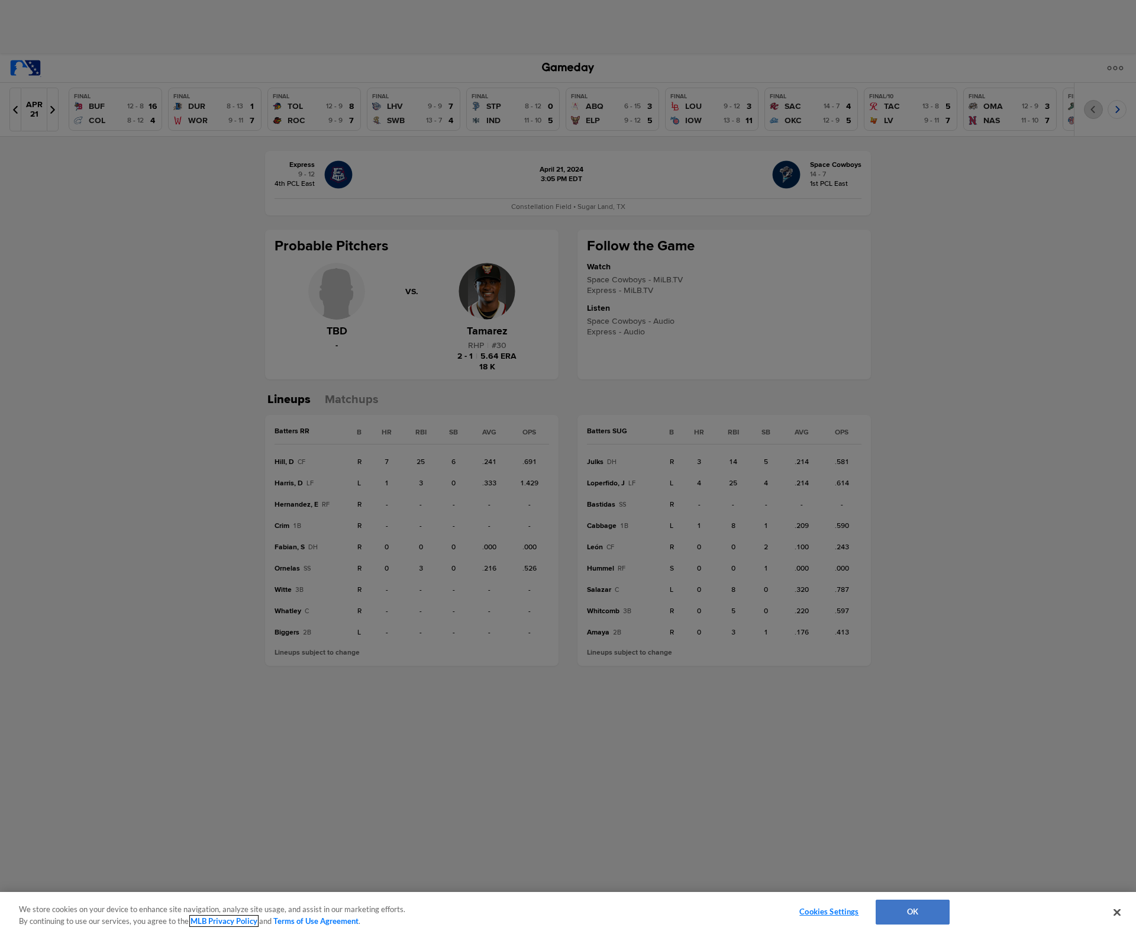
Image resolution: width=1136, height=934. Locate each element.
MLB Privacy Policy (224, 921)
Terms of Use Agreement (316, 921)
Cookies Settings (829, 911)
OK (912, 911)
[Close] (1117, 912)
